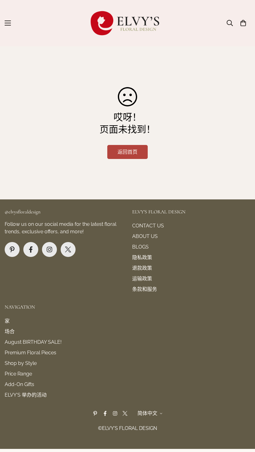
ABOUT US (145, 236)
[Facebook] (30, 249)
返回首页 (127, 152)
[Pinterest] (12, 249)
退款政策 (142, 268)
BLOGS (140, 247)
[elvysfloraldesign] (128, 23)
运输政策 (142, 279)
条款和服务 (144, 289)
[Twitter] (68, 249)
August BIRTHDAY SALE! (33, 342)
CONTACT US (148, 226)
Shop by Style (21, 363)
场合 (10, 331)
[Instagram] (49, 249)
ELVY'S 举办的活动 (26, 395)
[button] (243, 23)
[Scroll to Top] (243, 418)
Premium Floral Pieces (30, 353)
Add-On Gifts (19, 384)
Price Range (18, 374)
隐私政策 (142, 257)
